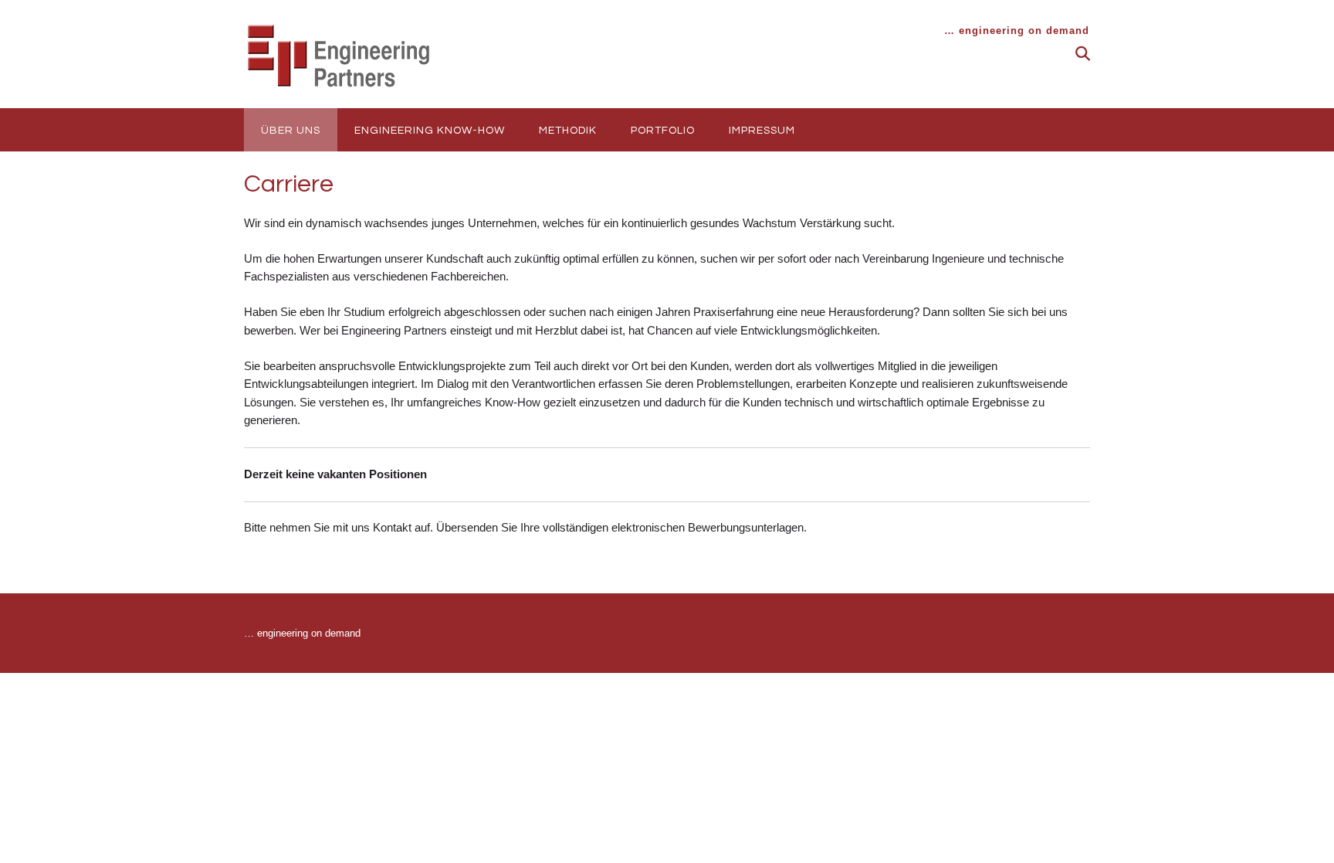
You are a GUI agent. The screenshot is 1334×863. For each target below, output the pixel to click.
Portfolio (663, 130)
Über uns (290, 130)
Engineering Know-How (429, 130)
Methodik (568, 130)
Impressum (762, 130)
